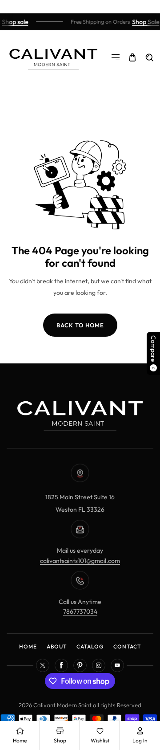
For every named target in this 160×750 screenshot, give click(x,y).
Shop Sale (144, 22)
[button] (116, 57)
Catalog (90, 646)
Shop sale (14, 22)
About (57, 646)
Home (28, 646)
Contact (127, 646)
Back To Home (80, 325)
